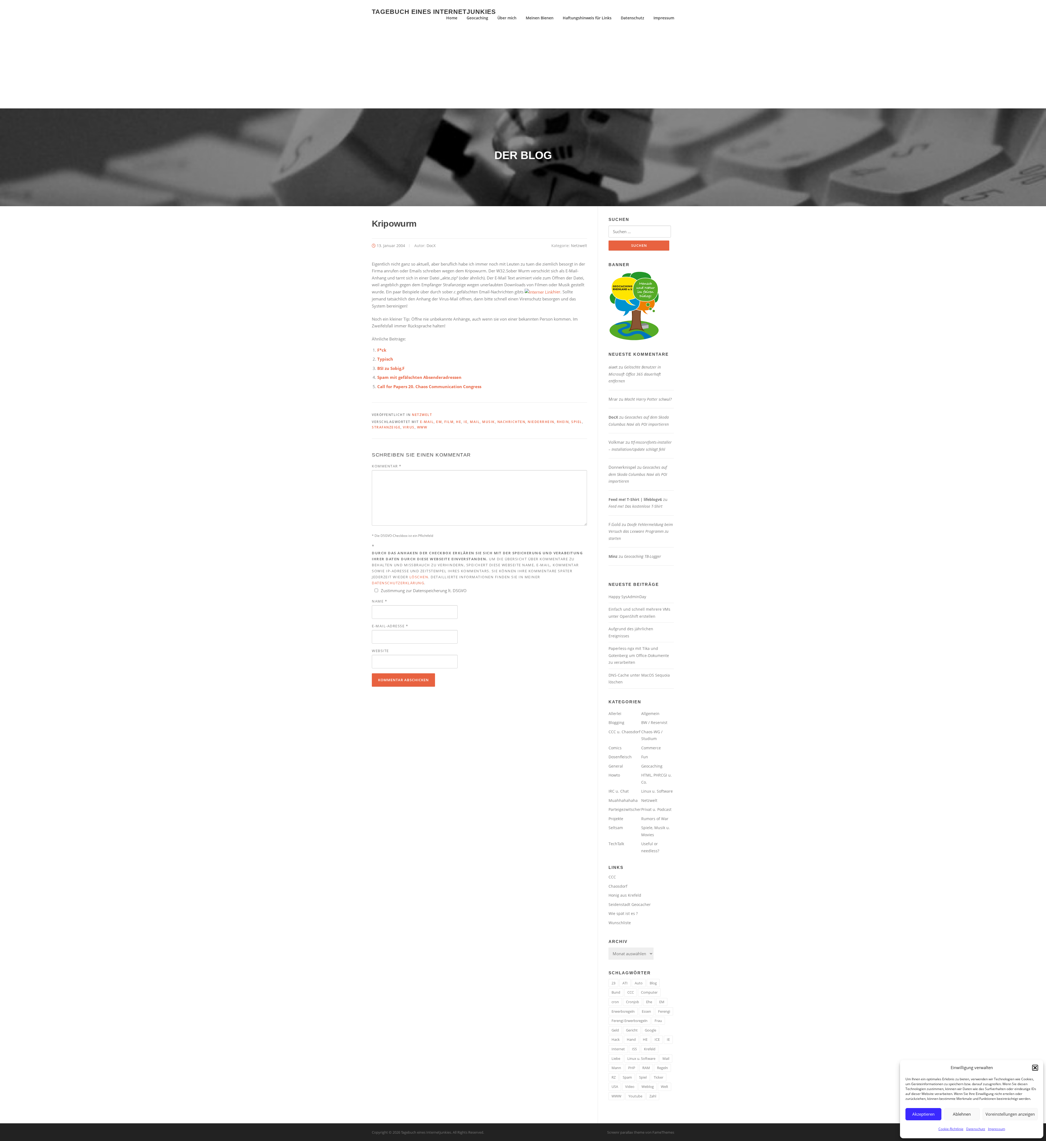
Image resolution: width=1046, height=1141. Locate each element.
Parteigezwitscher (625, 809)
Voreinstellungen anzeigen (1010, 1114)
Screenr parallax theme (625, 1132)
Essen (646, 1011)
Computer (649, 992)
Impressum (996, 1129)
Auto (639, 983)
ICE (657, 1039)
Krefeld (649, 1048)
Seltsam (616, 827)
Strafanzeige (386, 427)
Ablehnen (962, 1114)
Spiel (576, 421)
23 (613, 983)
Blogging (616, 722)
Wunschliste (620, 922)
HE (458, 421)
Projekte (616, 818)
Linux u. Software (657, 791)
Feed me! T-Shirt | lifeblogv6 (635, 499)
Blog (653, 983)
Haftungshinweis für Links (587, 17)
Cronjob (632, 1001)
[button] (1035, 1067)
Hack (616, 1039)
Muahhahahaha (623, 800)
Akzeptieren (923, 1114)
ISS (634, 1048)
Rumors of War (654, 818)
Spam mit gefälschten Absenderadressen (419, 377)
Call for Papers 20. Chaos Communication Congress (429, 386)
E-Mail (427, 421)
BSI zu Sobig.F (391, 368)
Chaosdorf (618, 886)
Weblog (647, 1086)
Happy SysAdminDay (627, 596)
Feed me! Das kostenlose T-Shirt (635, 506)
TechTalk (616, 843)
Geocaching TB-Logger (642, 556)
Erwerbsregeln (623, 1011)
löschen (418, 576)
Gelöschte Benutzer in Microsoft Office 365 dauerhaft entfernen (635, 374)
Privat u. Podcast (656, 809)
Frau (658, 1020)
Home (451, 17)
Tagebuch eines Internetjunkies (434, 11)
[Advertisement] (523, 67)
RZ (614, 1077)
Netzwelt (579, 245)
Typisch (385, 359)
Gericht (632, 1030)
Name (379, 601)
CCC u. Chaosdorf (624, 731)
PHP (631, 1067)
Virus (409, 427)
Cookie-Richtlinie (950, 1129)
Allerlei (615, 713)
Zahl (652, 1096)
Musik (488, 421)
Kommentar (387, 466)
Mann (616, 1067)
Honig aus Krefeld (625, 895)
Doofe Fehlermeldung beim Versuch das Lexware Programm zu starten (641, 531)
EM (439, 421)
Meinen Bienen (540, 17)
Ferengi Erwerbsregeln (629, 1020)
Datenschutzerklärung (398, 582)
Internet (618, 1048)
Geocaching (477, 17)
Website (380, 650)
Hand (631, 1039)
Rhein (563, 421)
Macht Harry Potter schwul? (648, 399)
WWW (422, 427)
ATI (625, 983)
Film (449, 421)
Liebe (616, 1058)
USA (615, 1086)
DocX (431, 245)
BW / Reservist (654, 722)
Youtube (635, 1096)
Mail (475, 421)
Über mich (506, 17)
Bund (616, 992)
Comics (615, 747)
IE (465, 421)
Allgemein (650, 713)
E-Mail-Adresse (390, 625)
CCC (612, 877)
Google (650, 1030)
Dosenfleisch (620, 756)
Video (629, 1086)
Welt (664, 1086)
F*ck (381, 350)
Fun (644, 756)
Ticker (658, 1077)
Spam (627, 1077)
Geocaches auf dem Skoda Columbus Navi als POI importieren (638, 474)
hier (556, 291)
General (616, 766)
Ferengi (664, 1011)
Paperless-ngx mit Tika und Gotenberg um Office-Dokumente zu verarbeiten (639, 655)
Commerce (651, 747)
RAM (646, 1067)
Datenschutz (975, 1129)
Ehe (649, 1001)
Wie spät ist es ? (623, 913)
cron (615, 1001)
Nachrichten (511, 421)
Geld (615, 1030)
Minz (613, 556)
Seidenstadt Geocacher (630, 904)
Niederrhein (541, 421)
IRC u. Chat (619, 791)
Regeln (662, 1067)
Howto (614, 775)
